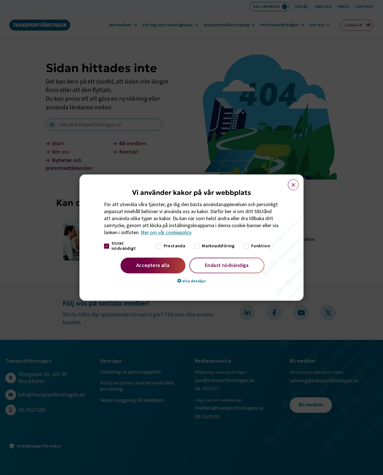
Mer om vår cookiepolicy (166, 232)
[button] (191, 280)
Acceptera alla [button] (153, 265)
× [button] (290, 182)
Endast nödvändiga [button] (227, 265)
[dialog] (191, 237)
